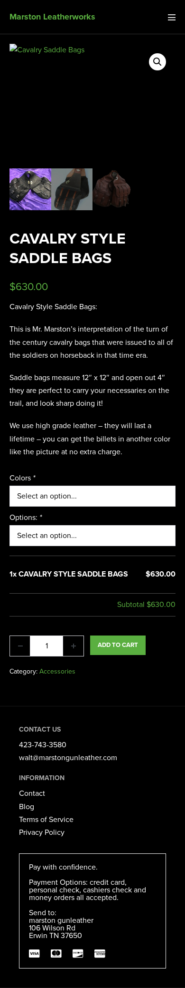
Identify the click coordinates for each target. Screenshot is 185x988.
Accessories (57, 671)
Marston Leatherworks (52, 16)
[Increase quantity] (73, 646)
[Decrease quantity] (19, 646)
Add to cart (118, 645)
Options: (25, 517)
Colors (22, 478)
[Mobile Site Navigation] (172, 17)
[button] (157, 61)
